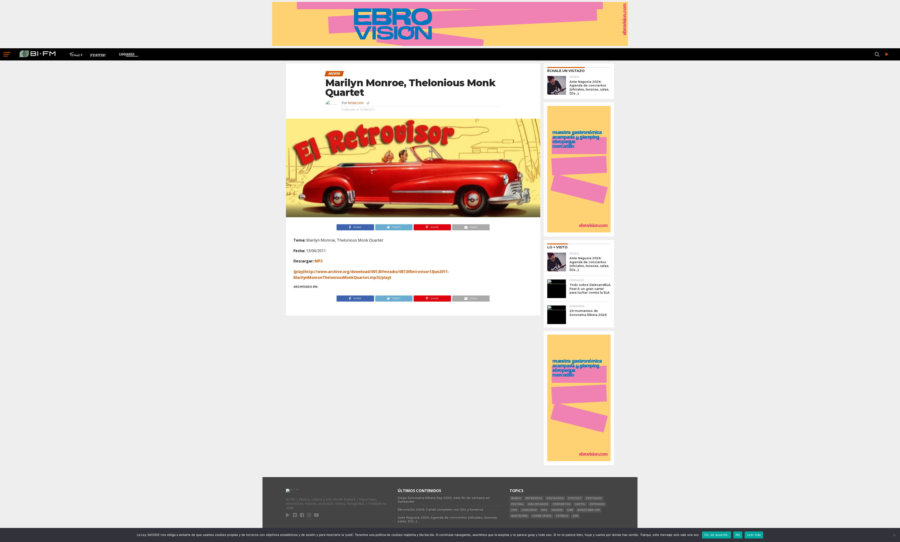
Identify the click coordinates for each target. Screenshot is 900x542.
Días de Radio (538, 504)
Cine (570, 510)
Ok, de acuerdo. (716, 535)
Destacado (555, 498)
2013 (514, 510)
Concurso (529, 510)
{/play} (384, 277)
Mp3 (544, 510)
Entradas (597, 504)
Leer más (754, 535)
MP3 (318, 261)
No (738, 535)
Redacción (356, 103)
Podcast (574, 498)
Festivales (594, 498)
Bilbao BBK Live (589, 510)
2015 (575, 515)
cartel (580, 504)
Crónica (562, 515)
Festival (517, 504)
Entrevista (533, 498)
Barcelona (519, 515)
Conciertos (561, 504)
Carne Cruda (541, 515)
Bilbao (516, 498)
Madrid (556, 510)
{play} (299, 271)
